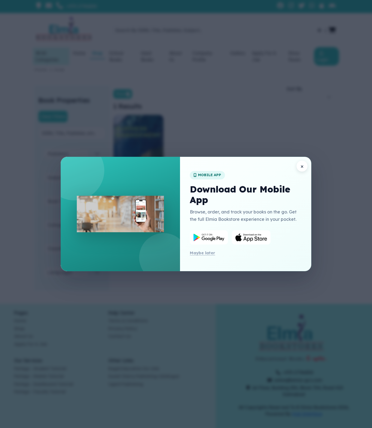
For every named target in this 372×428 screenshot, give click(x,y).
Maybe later (202, 252)
